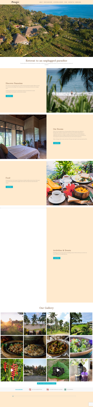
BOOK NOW (78, 2)
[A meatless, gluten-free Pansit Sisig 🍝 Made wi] (35, 347)
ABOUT (41, 2)
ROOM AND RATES (48, 2)
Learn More (9, 96)
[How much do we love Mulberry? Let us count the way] (81, 370)
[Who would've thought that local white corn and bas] (12, 347)
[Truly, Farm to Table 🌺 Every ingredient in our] (81, 347)
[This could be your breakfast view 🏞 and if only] (35, 323)
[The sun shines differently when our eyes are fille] (12, 323)
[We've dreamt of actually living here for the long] (58, 323)
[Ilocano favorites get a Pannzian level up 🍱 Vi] (58, 347)
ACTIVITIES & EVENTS (58, 2)
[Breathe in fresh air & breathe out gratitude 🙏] (81, 323)
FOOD (65, 2)
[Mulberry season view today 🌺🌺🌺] (58, 370)
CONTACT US (71, 2)
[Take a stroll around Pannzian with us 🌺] (12, 370)
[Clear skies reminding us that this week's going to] (35, 370)
